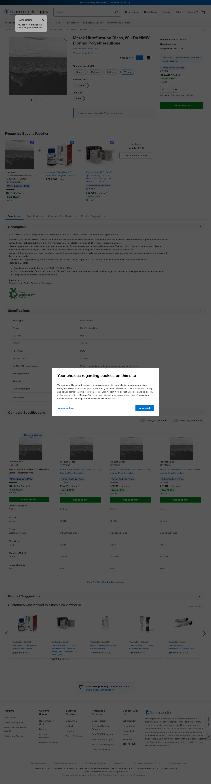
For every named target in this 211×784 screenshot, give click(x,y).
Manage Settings (65, 408)
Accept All (144, 408)
